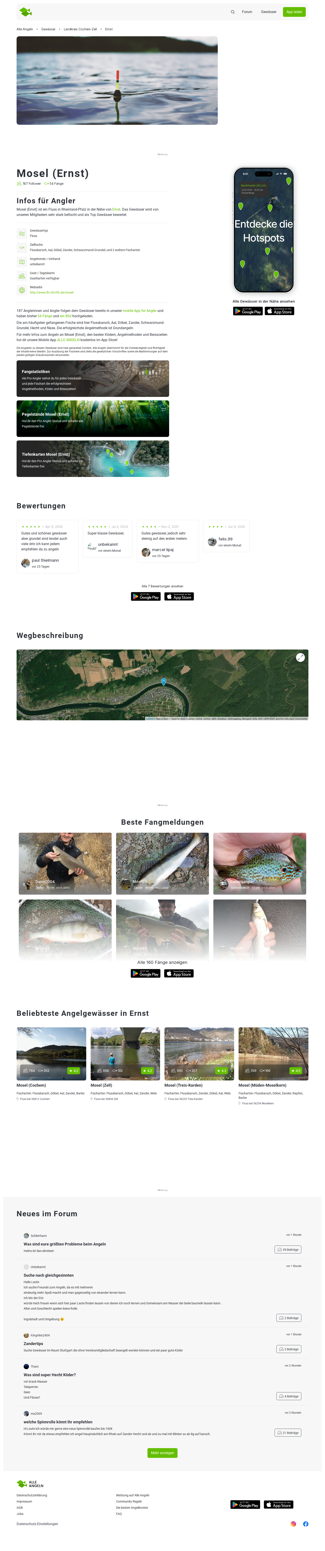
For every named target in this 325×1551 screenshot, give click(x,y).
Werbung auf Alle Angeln (132, 1495)
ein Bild (65, 316)
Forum (247, 12)
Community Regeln (129, 1501)
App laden (294, 12)
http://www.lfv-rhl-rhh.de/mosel (51, 292)
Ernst (116, 209)
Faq (119, 1514)
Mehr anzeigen (162, 1453)
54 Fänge (45, 316)
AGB (20, 1507)
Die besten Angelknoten (132, 1507)
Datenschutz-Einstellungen (37, 1524)
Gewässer (268, 12)
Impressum (24, 1501)
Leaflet (149, 718)
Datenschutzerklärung (32, 1495)
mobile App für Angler (140, 311)
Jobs (20, 1514)
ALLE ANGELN (68, 340)
